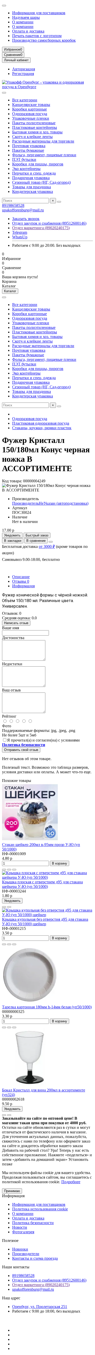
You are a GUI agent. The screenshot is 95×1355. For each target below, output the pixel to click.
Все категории (24, 100)
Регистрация (23, 73)
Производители (25, 1254)
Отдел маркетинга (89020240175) (41, 228)
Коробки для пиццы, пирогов (37, 164)
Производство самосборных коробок (44, 40)
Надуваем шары (26, 17)
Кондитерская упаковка (32, 191)
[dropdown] (4, 5)
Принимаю (12, 1191)
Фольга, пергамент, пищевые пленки (44, 155)
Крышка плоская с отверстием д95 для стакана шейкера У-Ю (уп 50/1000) (42, 884)
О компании (22, 22)
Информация (23, 586)
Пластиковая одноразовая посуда (40, 423)
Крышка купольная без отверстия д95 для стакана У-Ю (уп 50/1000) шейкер (45, 921)
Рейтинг (9, 716)
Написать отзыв (16, 623)
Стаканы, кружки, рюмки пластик (41, 428)
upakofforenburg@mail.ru (23, 210)
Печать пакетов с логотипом (37, 36)
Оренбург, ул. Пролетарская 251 (39, 1306)
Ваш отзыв (11, 690)
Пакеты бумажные (28, 150)
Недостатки (12, 664)
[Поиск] (59, 202)
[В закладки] (9, 869)
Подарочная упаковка (31, 178)
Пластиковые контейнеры (34, 127)
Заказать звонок (26, 219)
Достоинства (13, 638)
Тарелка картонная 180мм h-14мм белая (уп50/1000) (47, 1007)
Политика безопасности (33, 1223)
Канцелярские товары (31, 104)
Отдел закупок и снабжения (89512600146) (49, 223)
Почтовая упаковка (28, 146)
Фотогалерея (23, 1232)
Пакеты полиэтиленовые (33, 123)
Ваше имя (10, 628)
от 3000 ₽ (47, 546)
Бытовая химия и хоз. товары (37, 132)
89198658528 (13, 205)
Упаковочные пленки (30, 118)
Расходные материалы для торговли (43, 141)
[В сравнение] (14, 869)
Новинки (20, 1249)
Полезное (10, 1240)
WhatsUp (19, 237)
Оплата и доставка (28, 31)
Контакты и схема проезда (35, 1258)
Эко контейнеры (26, 168)
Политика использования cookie (40, 1209)
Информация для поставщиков (38, 13)
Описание (21, 577)
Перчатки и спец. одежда (34, 173)
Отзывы (20, 581)
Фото (6, 726)
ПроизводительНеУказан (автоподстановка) (50, 503)
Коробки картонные (29, 109)
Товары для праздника (31, 187)
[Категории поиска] (4, 93)
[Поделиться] (51, 542)
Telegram (19, 232)
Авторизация (23, 69)
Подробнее (70, 1182)
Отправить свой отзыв (21, 750)
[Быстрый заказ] (4, 869)
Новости (19, 1227)
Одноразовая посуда (29, 114)
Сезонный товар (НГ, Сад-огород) (41, 182)
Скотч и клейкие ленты (32, 136)
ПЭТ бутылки (24, 159)
